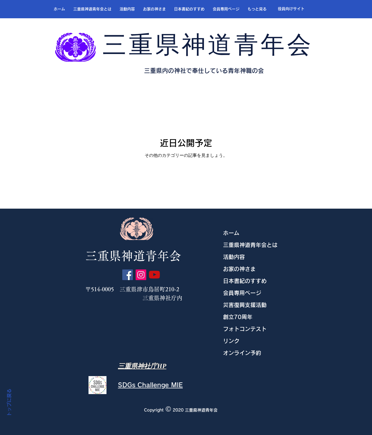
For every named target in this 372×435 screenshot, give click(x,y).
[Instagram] (141, 274)
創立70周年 (237, 317)
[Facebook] (127, 274)
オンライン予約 (242, 353)
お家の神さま (239, 269)
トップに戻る (9, 403)
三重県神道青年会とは (250, 245)
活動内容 (234, 257)
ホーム (231, 233)
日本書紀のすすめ (245, 281)
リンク (231, 341)
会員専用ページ (242, 293)
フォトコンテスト (245, 329)
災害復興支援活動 (245, 305)
